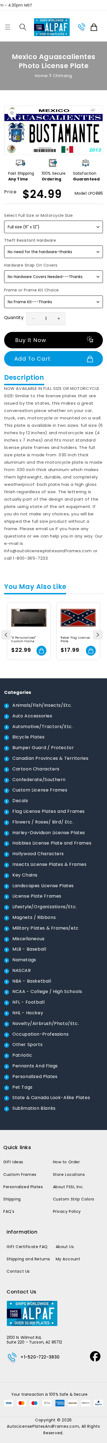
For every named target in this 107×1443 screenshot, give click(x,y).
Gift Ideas (13, 1162)
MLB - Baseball (29, 949)
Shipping (12, 1199)
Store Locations (69, 1174)
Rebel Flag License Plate (75, 639)
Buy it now (30, 340)
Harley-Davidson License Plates (48, 832)
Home (41, 75)
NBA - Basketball (31, 981)
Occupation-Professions (40, 1034)
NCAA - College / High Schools (47, 991)
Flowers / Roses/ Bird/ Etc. (42, 822)
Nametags (24, 960)
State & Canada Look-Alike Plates (51, 1097)
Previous (6, 634)
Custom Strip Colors (73, 1199)
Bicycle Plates (28, 737)
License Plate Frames (36, 896)
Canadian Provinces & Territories (50, 758)
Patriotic (22, 1055)
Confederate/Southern (39, 779)
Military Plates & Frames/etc (45, 928)
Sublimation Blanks (34, 1108)
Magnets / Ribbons (34, 917)
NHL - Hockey (27, 1013)
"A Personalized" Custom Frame (23, 639)
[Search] (23, 27)
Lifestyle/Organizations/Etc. (44, 907)
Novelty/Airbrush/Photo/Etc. (45, 1023)
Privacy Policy (67, 1211)
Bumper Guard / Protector (43, 747)
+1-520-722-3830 (40, 1357)
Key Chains (25, 875)
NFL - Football (28, 1002)
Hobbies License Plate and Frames (51, 843)
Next (98, 634)
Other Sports (27, 1044)
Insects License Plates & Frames (49, 864)
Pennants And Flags (35, 1066)
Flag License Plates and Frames (48, 811)
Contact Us (18, 1271)
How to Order (66, 1162)
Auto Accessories (32, 716)
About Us (65, 1246)
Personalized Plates (34, 1076)
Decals (20, 801)
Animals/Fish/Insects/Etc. (42, 705)
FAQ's (9, 1211)
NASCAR (21, 970)
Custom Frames (19, 1174)
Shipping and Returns (28, 1259)
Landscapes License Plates (43, 886)
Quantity (14, 317)
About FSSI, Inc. (68, 1187)
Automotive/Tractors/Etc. (42, 726)
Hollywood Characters (38, 854)
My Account (68, 1259)
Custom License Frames (39, 790)
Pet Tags (22, 1087)
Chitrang (62, 75)
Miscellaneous (28, 939)
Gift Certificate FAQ (27, 1246)
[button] (8, 27)
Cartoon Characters (36, 769)
